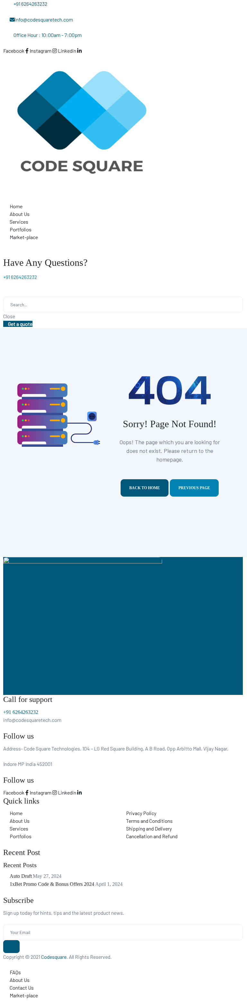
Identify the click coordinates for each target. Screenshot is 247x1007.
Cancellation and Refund (152, 836)
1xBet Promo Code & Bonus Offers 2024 (52, 884)
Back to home (144, 488)
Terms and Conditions (149, 821)
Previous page (194, 488)
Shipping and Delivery (149, 828)
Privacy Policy (141, 813)
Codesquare (54, 957)
